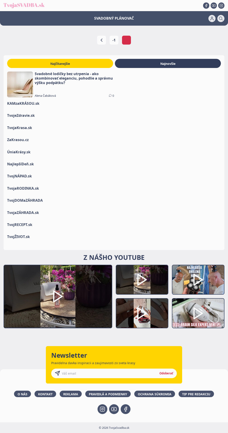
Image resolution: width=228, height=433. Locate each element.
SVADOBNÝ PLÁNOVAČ (114, 18)
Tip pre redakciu (196, 394)
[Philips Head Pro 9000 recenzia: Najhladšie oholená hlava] (198, 279)
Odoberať (166, 373)
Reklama (70, 394)
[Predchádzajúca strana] (101, 40)
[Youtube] (214, 5)
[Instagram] (221, 5)
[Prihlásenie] (212, 18)
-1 (114, 40)
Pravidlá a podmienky (108, 394)
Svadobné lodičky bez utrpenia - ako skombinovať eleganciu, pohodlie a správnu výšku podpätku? (74, 78)
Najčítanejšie (60, 64)
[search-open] (220, 18)
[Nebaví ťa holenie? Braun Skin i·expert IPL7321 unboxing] (142, 313)
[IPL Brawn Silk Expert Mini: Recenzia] (198, 313)
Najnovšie (167, 64)
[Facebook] (206, 5)
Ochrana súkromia (154, 394)
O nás (22, 394)
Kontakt (45, 394)
